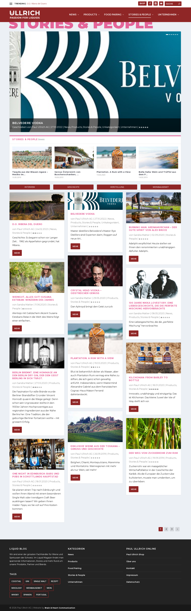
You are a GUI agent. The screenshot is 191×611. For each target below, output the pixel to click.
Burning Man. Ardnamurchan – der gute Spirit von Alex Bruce (153, 229)
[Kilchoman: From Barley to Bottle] (153, 358)
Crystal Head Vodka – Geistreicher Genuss (86, 292)
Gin (27, 581)
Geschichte (73, 187)
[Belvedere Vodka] (95, 201)
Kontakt (130, 568)
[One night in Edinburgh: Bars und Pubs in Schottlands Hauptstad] (37, 454)
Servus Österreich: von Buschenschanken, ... (68, 173)
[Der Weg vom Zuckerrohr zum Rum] (153, 433)
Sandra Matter (25, 304)
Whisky (15, 594)
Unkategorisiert (111, 127)
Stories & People (139, 15)
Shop (142, 3)
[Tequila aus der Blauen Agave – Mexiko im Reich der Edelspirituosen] (32, 158)
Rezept (54, 581)
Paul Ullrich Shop (135, 554)
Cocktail (16, 581)
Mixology (16, 588)
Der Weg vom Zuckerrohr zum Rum (153, 453)
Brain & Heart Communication (60, 608)
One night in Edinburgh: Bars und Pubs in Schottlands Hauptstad (35, 475)
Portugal (41, 594)
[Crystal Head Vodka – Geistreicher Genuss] (95, 270)
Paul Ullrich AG (40, 127)
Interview (29, 187)
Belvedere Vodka (27, 123)
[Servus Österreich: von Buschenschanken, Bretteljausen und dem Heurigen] (74, 158)
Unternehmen (167, 15)
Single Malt (40, 581)
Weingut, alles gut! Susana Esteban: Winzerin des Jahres (33, 298)
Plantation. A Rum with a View (114, 172)
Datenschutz (133, 582)
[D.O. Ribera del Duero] (37, 206)
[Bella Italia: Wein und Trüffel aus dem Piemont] (158, 158)
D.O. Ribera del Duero (37, 3)
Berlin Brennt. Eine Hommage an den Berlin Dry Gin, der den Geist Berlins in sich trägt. (35, 375)
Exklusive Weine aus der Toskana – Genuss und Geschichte (95, 447)
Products (90, 15)
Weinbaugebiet (161, 187)
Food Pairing (112, 15)
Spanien (27, 594)
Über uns (131, 561)
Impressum (132, 575)
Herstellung (117, 187)
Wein (49, 588)
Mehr (17, 253)
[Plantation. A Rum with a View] (116, 158)
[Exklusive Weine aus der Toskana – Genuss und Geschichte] (95, 426)
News (72, 15)
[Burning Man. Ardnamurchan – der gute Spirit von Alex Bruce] (153, 207)
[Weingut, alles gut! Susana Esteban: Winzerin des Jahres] (37, 277)
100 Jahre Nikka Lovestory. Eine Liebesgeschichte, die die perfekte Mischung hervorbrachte (153, 306)
